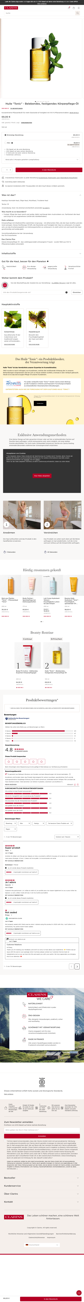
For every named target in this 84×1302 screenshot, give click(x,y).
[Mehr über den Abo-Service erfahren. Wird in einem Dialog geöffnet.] (12, 143)
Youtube (26, 459)
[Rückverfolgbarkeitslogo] (5, 285)
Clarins (37, 459)
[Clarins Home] (11, 8)
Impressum (51, 1237)
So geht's (46, 208)
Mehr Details (74, 112)
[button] (42, 195)
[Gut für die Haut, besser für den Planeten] (48, 261)
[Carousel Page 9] (48, 101)
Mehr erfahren (8, 1094)
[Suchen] (77, 13)
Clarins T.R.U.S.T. (59, 283)
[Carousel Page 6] (43, 101)
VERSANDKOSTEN (26, 122)
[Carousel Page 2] (42, 621)
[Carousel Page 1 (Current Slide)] (35, 101)
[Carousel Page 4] (40, 101)
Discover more (9, 344)
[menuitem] (69, 8)
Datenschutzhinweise (37, 1237)
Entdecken (40, 403)
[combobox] (42, 159)
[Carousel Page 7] (45, 101)
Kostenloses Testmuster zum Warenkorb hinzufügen (58, 178)
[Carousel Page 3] (38, 101)
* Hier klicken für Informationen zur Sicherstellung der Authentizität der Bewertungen (42, 708)
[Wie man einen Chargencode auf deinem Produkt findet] (66, 292)
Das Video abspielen (42, 476)
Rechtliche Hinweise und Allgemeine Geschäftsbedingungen (31, 1234)
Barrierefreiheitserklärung (66, 1234)
